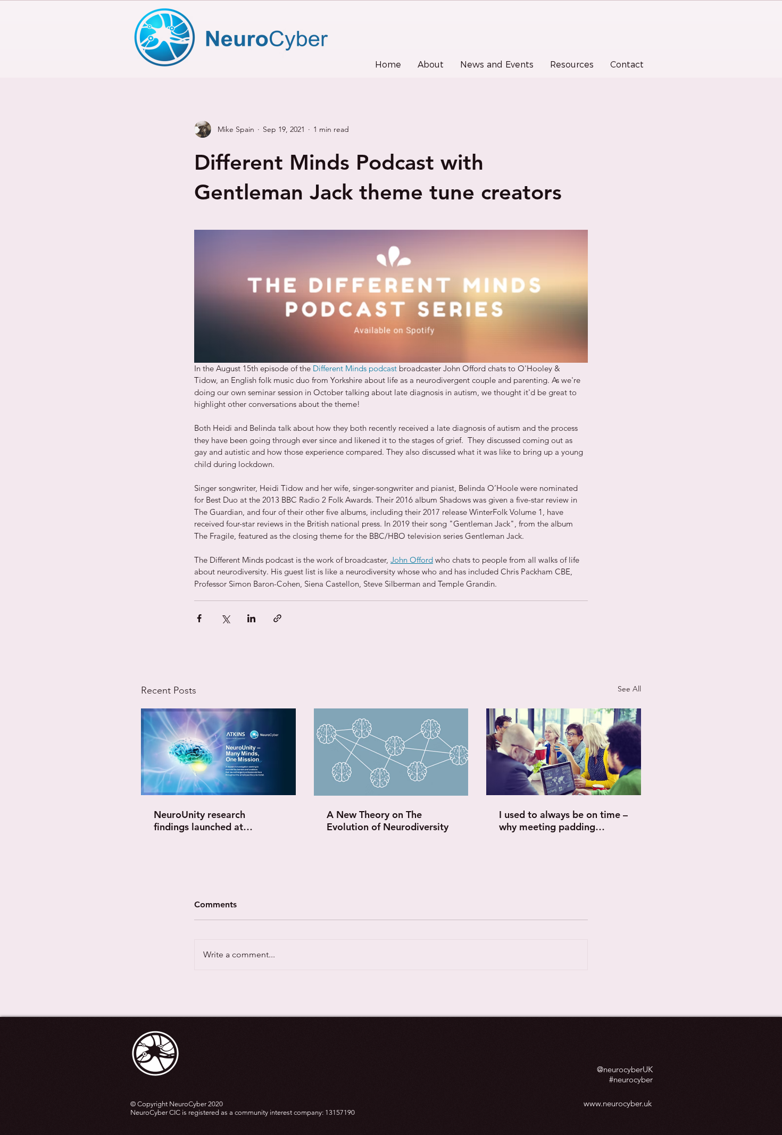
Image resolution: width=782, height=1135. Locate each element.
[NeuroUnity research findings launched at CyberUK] (218, 751)
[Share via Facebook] (199, 618)
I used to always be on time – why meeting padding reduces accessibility (563, 820)
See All (629, 689)
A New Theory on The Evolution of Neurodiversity (387, 820)
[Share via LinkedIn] (251, 618)
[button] (430, 64)
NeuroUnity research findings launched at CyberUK (199, 820)
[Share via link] (277, 618)
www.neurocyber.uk (618, 1103)
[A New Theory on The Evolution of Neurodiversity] (391, 752)
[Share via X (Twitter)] (225, 618)
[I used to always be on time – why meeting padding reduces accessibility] (563, 751)
